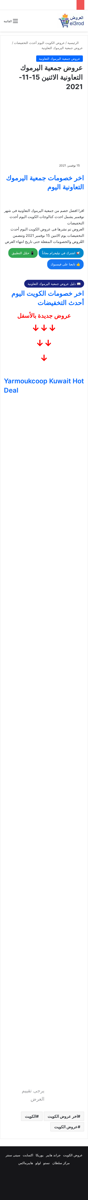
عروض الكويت (66, 1126)
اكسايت (28, 1155)
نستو (46, 1163)
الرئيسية (73, 43)
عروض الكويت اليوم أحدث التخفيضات (39, 43)
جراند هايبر (53, 1155)
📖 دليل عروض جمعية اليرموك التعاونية (54, 284)
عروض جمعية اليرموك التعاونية (62, 48)
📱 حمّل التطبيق (23, 253)
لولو (38, 1163)
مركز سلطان (61, 1163)
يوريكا (40, 1155)
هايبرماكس (25, 1163)
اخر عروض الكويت (63, 1116)
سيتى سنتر (13, 1155)
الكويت (30, 1116)
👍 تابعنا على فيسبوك (65, 264)
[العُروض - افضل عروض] (70, 20)
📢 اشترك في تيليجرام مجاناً (61, 253)
